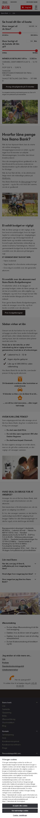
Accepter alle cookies (20, 806)
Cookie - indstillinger (20, 815)
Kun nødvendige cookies (20, 810)
